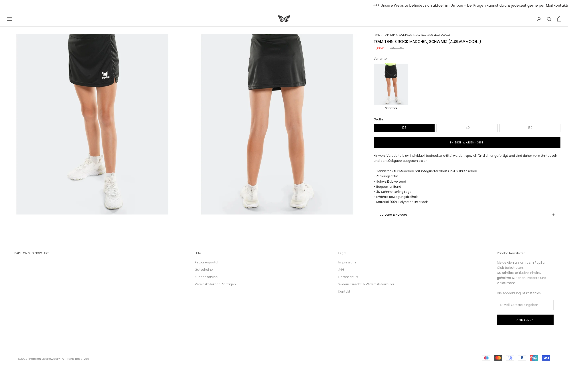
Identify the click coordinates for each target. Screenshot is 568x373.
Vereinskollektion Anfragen (215, 284)
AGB (341, 269)
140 (467, 128)
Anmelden (525, 320)
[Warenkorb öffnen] (559, 18)
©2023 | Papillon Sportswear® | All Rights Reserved (53, 359)
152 (530, 128)
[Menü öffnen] (9, 19)
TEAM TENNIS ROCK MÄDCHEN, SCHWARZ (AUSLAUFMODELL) (416, 35)
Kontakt (344, 291)
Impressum (347, 262)
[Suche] (549, 19)
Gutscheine (204, 269)
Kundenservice (206, 277)
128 (404, 128)
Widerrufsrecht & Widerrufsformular (366, 284)
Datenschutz (348, 277)
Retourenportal (206, 262)
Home (377, 35)
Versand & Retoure (393, 215)
